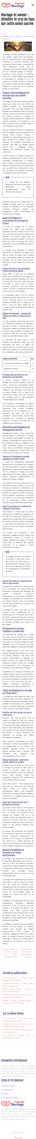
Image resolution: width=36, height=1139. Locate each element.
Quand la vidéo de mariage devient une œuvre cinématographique (10, 953)
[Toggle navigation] (33, 5)
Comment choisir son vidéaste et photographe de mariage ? (26, 953)
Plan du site (18, 1138)
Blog (6, 34)
